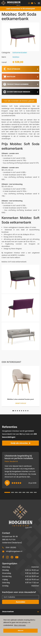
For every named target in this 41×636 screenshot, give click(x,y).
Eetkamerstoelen (20, 52)
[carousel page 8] (35, 492)
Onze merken (8, 611)
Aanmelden (20, 602)
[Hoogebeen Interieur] (10, 3)
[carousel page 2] (12, 492)
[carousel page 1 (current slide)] (7, 492)
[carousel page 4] (20, 492)
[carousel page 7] (31, 492)
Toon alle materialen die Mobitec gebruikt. (19, 101)
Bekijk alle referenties (19, 443)
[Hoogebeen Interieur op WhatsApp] (29, 3)
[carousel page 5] (23, 492)
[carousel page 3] (16, 492)
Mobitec (16, 57)
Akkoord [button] (20, 630)
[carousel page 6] (27, 492)
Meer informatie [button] (20, 625)
